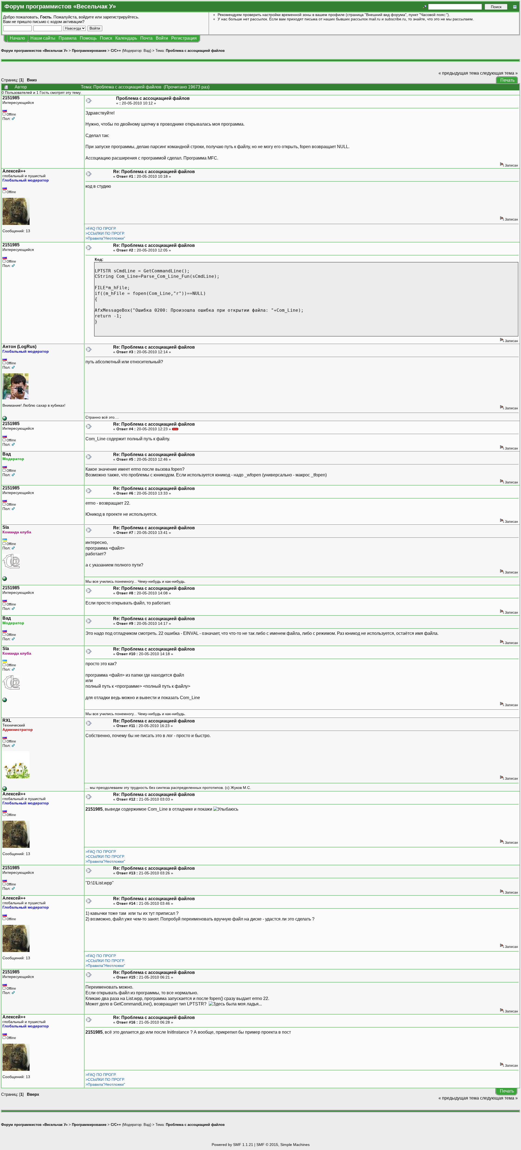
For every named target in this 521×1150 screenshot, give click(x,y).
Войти (162, 38)
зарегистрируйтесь (120, 17)
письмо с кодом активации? (58, 21)
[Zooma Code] (4, 419)
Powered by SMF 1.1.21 (232, 1144)
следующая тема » (499, 73)
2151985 (11, 97)
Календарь (126, 38)
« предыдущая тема (459, 73)
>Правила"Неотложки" (105, 238)
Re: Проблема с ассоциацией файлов (154, 171)
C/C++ (116, 51)
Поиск (106, 38)
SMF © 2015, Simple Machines (283, 1144)
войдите (86, 17)
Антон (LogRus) (19, 346)
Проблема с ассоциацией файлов (195, 51)
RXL (6, 720)
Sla (5, 527)
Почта (146, 38)
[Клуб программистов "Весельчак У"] (4, 789)
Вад (147, 51)
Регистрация (184, 38)
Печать (507, 80)
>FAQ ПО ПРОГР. (100, 228)
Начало (17, 38)
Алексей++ (14, 171)
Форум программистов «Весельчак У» (34, 51)
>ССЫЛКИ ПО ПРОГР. (105, 233)
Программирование (89, 51)
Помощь (88, 38)
